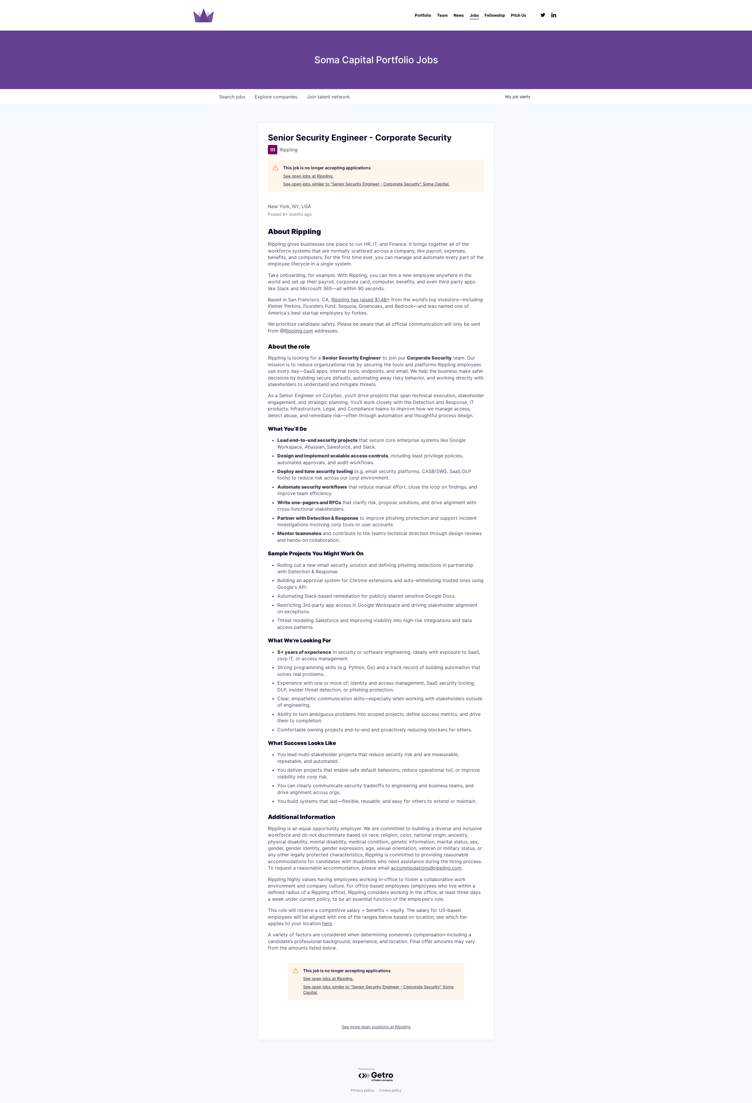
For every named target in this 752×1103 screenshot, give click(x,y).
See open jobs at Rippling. (308, 175)
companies (276, 97)
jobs (232, 97)
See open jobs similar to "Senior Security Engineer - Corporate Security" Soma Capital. (366, 183)
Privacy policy (362, 1090)
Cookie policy (390, 1090)
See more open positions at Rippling (376, 1026)
